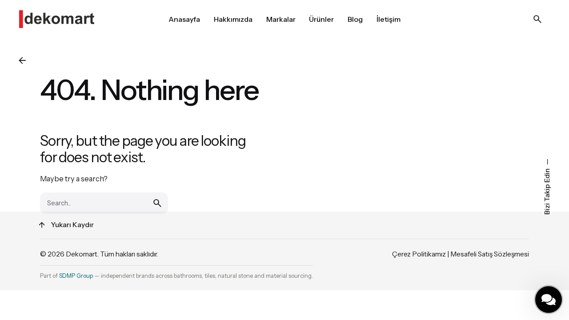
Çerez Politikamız (419, 254)
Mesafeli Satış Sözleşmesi (489, 254)
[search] (157, 203)
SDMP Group (76, 275)
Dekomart (81, 254)
